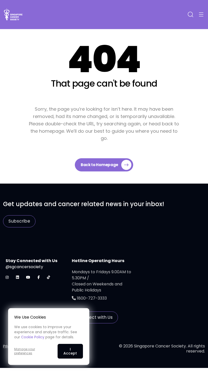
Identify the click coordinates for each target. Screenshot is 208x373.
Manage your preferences (24, 351)
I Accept (70, 351)
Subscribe (19, 221)
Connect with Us (95, 317)
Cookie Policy (32, 337)
